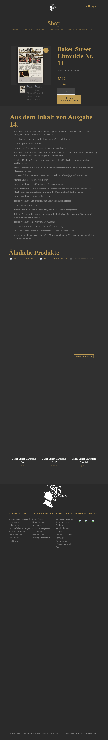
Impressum (14, 522)
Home (15, 29)
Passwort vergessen (41, 528)
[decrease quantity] (60, 91)
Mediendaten (38, 534)
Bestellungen (38, 522)
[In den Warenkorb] (34, 261)
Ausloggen (37, 531)
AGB (58, 733)
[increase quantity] (71, 91)
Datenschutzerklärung (19, 519)
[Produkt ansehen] (34, 267)
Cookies (80, 733)
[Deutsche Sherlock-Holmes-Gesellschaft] (53, 7)
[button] (46, 50)
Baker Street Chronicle (33, 29)
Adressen (36, 525)
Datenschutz (68, 733)
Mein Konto (37, 519)
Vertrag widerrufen (41, 538)
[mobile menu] (11, 7)
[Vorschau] (34, 273)
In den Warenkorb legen (69, 99)
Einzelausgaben (56, 29)
